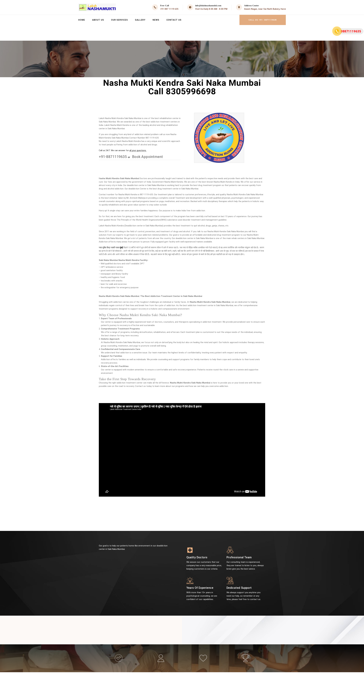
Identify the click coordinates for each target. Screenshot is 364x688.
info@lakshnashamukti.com (208, 5)
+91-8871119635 (113, 157)
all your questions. (137, 150)
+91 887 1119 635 (169, 9)
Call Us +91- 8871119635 (263, 20)
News (156, 20)
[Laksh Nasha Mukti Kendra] (97, 7)
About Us (98, 20)
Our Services (119, 20)
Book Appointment (147, 157)
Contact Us (173, 20)
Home (81, 20)
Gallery (140, 20)
